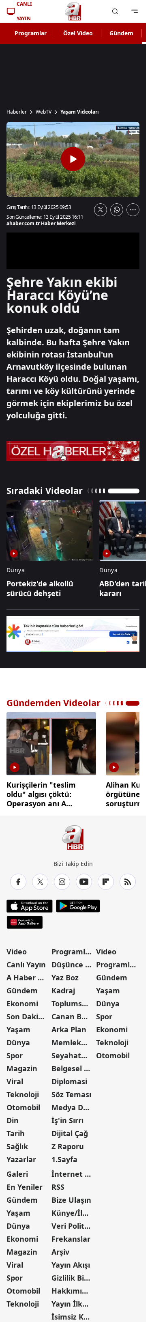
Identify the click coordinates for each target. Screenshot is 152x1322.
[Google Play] (78, 903)
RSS (57, 1184)
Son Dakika (26, 1013)
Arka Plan (68, 1026)
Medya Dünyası (73, 1104)
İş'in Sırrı (67, 1117)
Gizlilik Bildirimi (73, 1275)
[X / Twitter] (40, 879)
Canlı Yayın (26, 962)
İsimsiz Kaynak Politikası (73, 1314)
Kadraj (63, 988)
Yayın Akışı (70, 1262)
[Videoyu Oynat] (73, 159)
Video (16, 949)
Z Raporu (67, 1143)
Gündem (121, 33)
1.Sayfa (64, 1156)
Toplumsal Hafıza (73, 1000)
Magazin (21, 1065)
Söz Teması (71, 1091)
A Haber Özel (28, 975)
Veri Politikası (73, 1223)
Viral (14, 1078)
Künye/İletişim (73, 1210)
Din (12, 1117)
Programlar (31, 33)
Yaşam (18, 1026)
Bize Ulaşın (71, 1197)
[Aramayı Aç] (115, 11)
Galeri (17, 1171)
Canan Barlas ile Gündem (73, 1013)
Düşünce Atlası (73, 962)
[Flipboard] (106, 879)
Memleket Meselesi (73, 1039)
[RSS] (128, 879)
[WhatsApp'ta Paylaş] (116, 209)
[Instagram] (62, 879)
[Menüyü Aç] (134, 11)
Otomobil (23, 1104)
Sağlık (17, 1143)
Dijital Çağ (69, 1130)
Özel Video (78, 33)
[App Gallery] (24, 919)
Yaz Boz (65, 975)
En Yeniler (24, 1184)
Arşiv (60, 1249)
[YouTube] (84, 879)
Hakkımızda (72, 1288)
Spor (14, 1052)
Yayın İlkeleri (73, 1301)
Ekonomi (22, 1000)
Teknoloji (22, 1091)
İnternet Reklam (73, 1171)
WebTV (43, 112)
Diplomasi (69, 1078)
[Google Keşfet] (72, 634)
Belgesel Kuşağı (73, 1065)
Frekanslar (70, 1236)
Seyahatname (73, 1052)
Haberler (16, 112)
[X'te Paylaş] (100, 209)
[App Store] (29, 903)
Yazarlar (21, 1156)
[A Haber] (72, 11)
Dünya (18, 1039)
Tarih (15, 1130)
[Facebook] (18, 879)
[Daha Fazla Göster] (132, 209)
